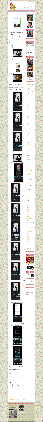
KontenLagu (28, 172)
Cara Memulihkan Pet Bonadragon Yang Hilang (30, 123)
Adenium (27, 88)
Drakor (27, 140)
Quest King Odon (28, 213)
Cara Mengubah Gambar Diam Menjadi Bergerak (30, 124)
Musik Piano (28, 192)
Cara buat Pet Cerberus (29, 127)
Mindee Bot (28, 187)
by (28, 419)
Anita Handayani (17, 371)
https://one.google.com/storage (28, 46)
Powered (27, 419)
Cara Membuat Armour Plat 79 (29, 121)
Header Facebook (28, 164)
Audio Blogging (28, 93)
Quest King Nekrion (28, 212)
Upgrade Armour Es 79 (28, 240)
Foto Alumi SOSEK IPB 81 (29, 144)
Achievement (28, 87)
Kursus (16, 376)
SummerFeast (28, 229)
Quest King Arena (28, 207)
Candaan (27, 110)
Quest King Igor (28, 211)
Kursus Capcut (18, 376)
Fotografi (27, 148)
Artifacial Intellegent (28, 92)
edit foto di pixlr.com (28, 248)
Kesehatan (27, 168)
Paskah (27, 195)
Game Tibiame (28, 159)
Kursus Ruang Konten (28, 179)
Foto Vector (28, 147)
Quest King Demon (28, 209)
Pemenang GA (28, 196)
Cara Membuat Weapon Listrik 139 (29, 122)
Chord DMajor (28, 133)
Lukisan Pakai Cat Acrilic (29, 183)
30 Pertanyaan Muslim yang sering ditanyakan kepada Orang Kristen (29, 84)
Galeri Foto (27, 155)
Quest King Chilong (28, 208)
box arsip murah (28, 247)
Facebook (27, 142)
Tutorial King (28, 237)
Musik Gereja (28, 191)
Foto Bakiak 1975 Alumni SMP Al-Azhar (30, 146)
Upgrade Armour (28, 238)
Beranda (17, 399)
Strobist (27, 228)
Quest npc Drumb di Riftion (29, 218)
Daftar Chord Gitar (28, 136)
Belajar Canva (28, 106)
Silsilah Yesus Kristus (28, 225)
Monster (27, 188)
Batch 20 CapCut (28, 102)
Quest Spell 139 (28, 216)
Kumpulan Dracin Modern (29, 173)
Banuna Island (28, 96)
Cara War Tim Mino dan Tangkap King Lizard (30, 126)
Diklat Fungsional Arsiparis (29, 138)
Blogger (32, 79)
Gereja (27, 160)
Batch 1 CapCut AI (28, 97)
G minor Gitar (28, 151)
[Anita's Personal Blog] (32, 276)
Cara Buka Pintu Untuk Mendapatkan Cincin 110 (30, 113)
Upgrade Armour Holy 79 (29, 241)
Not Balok (27, 193)
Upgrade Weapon (28, 243)
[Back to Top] (42, 421)
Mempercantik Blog (28, 185)
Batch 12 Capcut (12, 376)
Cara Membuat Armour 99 (29, 118)
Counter (27, 292)
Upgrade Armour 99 (28, 239)
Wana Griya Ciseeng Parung (29, 244)
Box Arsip (27, 108)
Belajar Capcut (14, 376)
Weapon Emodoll (28, 245)
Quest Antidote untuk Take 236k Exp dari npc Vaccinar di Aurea (30, 203)
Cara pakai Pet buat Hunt (29, 129)
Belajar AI (27, 105)
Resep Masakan (28, 223)
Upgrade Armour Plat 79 (29, 242)
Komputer (27, 171)
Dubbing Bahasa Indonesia (29, 141)
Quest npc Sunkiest (28, 220)
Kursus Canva (28, 175)
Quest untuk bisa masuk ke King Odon (30, 222)
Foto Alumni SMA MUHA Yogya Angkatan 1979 (30, 145)
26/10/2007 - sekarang (23, 419)
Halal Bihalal (28, 162)
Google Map (28, 161)
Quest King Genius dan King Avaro (29, 210)
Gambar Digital (28, 156)
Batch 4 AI (27, 104)
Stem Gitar (27, 227)
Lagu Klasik (27, 181)
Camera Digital (28, 109)
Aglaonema (27, 89)
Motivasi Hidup (28, 189)
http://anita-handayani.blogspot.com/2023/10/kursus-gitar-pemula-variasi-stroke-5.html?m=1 (29, 54)
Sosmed (32, 292)
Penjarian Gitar (28, 198)
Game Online (28, 158)
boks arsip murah (28, 246)
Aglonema (27, 90)
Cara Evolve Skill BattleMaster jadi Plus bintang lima (30, 115)
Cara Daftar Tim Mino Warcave (29, 114)
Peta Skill (27, 200)
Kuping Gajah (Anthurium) (29, 174)
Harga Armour (28, 163)
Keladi (27, 166)
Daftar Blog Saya (29, 292)
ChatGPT (27, 131)
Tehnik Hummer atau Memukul (29, 231)
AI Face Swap (28, 86)
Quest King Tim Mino (28, 214)
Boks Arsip (27, 107)
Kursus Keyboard (28, 178)
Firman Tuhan (28, 143)
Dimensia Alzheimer (28, 139)
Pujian (27, 202)
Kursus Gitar (28, 177)
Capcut (27, 111)
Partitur (27, 194)
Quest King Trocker (28, 215)
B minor (27, 95)
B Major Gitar (28, 94)
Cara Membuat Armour (28, 117)
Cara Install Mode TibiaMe (29, 116)
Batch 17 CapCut (28, 100)
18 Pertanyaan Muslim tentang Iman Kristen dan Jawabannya (30, 83)
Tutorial (27, 235)
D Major (27, 135)
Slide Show (27, 226)
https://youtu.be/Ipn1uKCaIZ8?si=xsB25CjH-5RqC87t (17, 28)
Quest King (27, 205)
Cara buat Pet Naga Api (28, 128)
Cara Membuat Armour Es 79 (29, 119)
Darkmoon (27, 137)
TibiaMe (27, 232)
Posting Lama (23, 399)
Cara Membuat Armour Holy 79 (29, 120)
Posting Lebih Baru (11, 399)
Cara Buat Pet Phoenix (28, 112)
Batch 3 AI (27, 103)
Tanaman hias (28, 230)
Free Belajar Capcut (28, 149)
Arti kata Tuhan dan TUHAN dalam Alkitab (30, 91)
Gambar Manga (28, 157)
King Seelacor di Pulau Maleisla (29, 170)
